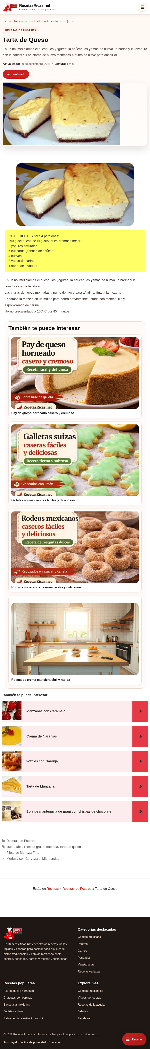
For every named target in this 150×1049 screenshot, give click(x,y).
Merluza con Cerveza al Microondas (32, 859)
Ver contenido (15, 74)
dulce (10, 847)
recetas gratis (34, 847)
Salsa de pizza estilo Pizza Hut (23, 1018)
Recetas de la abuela (91, 1004)
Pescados (84, 957)
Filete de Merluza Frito (22, 853)
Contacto (54, 1042)
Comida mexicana (89, 936)
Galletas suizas (13, 1011)
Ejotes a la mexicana (17, 1004)
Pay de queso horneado (19, 990)
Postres (83, 943)
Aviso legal (10, 1042)
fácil (19, 847)
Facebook (84, 1018)
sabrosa (52, 847)
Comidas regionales (90, 990)
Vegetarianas (86, 964)
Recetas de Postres (40, 21)
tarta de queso (70, 847)
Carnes (82, 950)
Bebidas (83, 1011)
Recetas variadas (89, 971)
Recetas (19, 21)
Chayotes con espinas (18, 997)
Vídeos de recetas (89, 997)
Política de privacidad (33, 1042)
